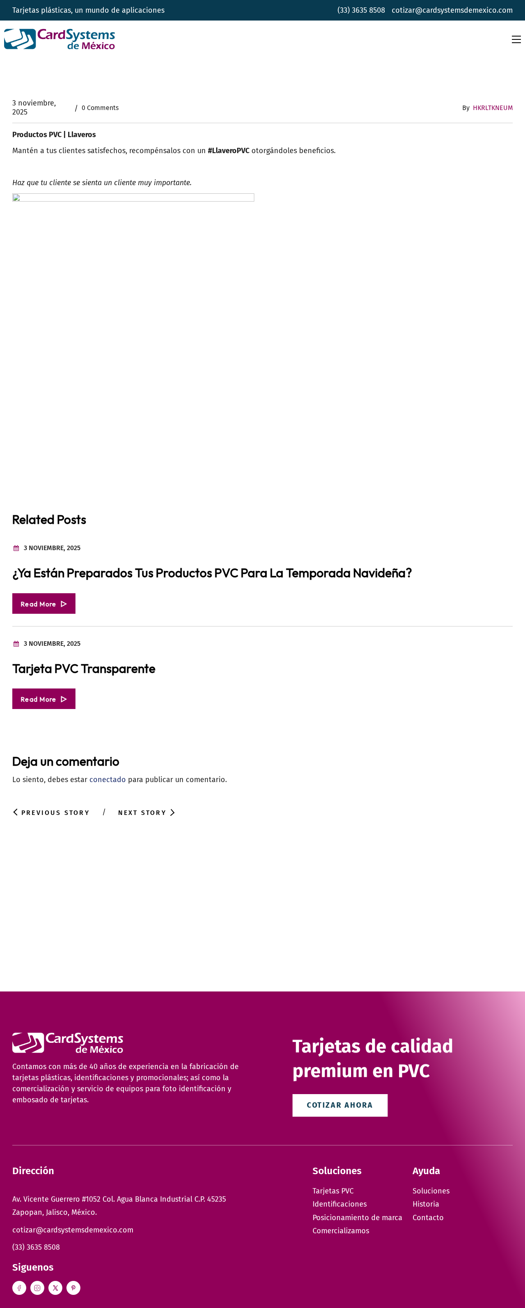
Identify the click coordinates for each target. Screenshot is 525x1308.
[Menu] (516, 39)
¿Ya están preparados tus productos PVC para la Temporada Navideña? (212, 573)
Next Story (142, 813)
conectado (107, 779)
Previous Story (55, 813)
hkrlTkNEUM (493, 108)
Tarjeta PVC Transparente (83, 668)
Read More (39, 604)
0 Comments (100, 108)
